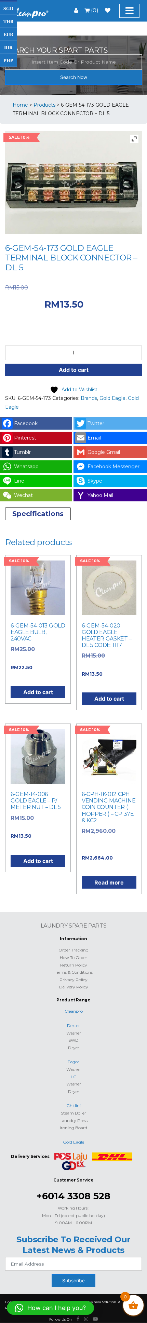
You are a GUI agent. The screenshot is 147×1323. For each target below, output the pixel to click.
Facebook (26, 423)
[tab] (38, 513)
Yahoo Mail (100, 495)
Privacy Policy (73, 979)
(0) (94, 10)
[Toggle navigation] (129, 11)
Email (94, 438)
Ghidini (73, 1105)
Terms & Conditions (74, 972)
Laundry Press (73, 1120)
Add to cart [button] (38, 692)
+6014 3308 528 (73, 1196)
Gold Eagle (112, 398)
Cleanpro (74, 1011)
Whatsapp (26, 466)
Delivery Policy (73, 986)
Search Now (73, 77)
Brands (89, 398)
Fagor (73, 1061)
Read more (109, 882)
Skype (95, 481)
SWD (73, 1040)
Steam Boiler (73, 1113)
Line (19, 481)
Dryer (73, 1047)
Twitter (96, 423)
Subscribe (73, 1280)
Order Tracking (73, 950)
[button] (50, 1308)
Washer (73, 1033)
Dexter (73, 1025)
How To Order (73, 957)
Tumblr (22, 452)
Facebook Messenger (113, 466)
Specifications (38, 514)
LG (74, 1076)
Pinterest (25, 438)
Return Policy (73, 965)
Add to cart (74, 369)
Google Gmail (104, 452)
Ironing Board (73, 1127)
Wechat (23, 495)
